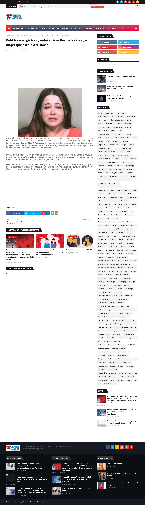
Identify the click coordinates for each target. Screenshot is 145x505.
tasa (135, 359)
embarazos (127, 180)
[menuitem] (9, 28)
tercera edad (121, 362)
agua (105, 120)
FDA (117, 211)
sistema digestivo (103, 348)
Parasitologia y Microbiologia (107, 306)
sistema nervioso (103, 352)
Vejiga (112, 380)
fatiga (128, 208)
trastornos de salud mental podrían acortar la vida (121, 77)
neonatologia (102, 278)
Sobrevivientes (123, 355)
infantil (112, 243)
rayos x (127, 324)
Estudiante (124, 201)
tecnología (111, 362)
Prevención (125, 317)
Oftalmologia (102, 292)
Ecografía (129, 173)
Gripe (111, 232)
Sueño (110, 359)
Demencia (101, 166)
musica (133, 271)
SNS (129, 352)
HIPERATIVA (115, 236)
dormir (106, 173)
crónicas (133, 159)
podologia (129, 313)
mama (121, 254)
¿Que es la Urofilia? (114, 464)
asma (100, 138)
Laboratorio (110, 250)
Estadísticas (113, 197)
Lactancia (120, 250)
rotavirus (101, 334)
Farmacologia (110, 208)
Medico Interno (103, 264)
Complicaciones (109, 155)
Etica (114, 204)
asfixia (121, 134)
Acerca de (125, 502)
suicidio (117, 359)
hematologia (120, 232)
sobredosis (101, 355)
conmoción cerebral (124, 155)
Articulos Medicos (103, 134)
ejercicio (133, 176)
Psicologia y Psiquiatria (119, 320)
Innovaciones (113, 247)
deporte (110, 166)
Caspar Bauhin (102, 145)
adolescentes (130, 117)
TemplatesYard (23, 502)
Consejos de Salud (104, 159)
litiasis (108, 254)
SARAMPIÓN (111, 338)
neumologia (113, 278)
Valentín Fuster (102, 380)
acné (123, 113)
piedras (120, 313)
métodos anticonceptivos (106, 268)
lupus (114, 254)
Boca (134, 138)
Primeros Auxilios (103, 320)
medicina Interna (103, 261)
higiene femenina (103, 236)
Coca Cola (121, 152)
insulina (122, 247)
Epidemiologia (111, 194)
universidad (112, 377)
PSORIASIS (133, 320)
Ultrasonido (102, 377)
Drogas (114, 173)
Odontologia (129, 289)
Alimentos (101, 127)
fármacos (121, 208)
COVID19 (125, 159)
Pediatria (117, 310)
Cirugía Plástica (127, 148)
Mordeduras (132, 268)
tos (129, 362)
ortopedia (128, 296)
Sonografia (101, 359)
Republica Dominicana (128, 327)
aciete (118, 113)
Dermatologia (129, 166)
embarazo (117, 180)
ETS (125, 204)
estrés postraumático (111, 201)
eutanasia (132, 204)
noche (106, 285)
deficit (124, 162)
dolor (100, 173)
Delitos (130, 162)
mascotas (101, 257)
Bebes (122, 138)
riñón (135, 331)
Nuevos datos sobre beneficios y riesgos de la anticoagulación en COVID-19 (122, 422)
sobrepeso (111, 355)
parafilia (113, 303)
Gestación (132, 225)
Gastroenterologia (104, 225)
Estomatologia (132, 197)
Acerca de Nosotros (18, 2)
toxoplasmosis (103, 366)
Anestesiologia (103, 131)
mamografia (130, 254)
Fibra (131, 211)
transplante (129, 366)
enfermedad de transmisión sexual (109, 187)
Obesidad (118, 289)
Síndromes (121, 345)
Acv (112, 117)
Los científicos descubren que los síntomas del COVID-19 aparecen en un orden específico (49, 252)
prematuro (115, 317)
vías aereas (120, 380)
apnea (121, 131)
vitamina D (107, 384)
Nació (100, 275)
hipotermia (112, 239)
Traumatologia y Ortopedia (107, 373)
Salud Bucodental (128, 334)
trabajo (120, 366)
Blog (128, 138)
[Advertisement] (97, 17)
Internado (131, 247)
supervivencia (126, 359)
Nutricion (101, 289)
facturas (100, 208)
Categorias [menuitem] (18, 28)
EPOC (129, 194)
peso (113, 313)
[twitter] (121, 1)
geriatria (124, 225)
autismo (115, 138)
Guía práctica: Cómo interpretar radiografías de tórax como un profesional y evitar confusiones (57, 6)
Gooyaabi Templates (46, 502)
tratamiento (102, 369)
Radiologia (118, 324)
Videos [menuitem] (78, 28)
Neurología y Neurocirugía (126, 282)
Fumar (129, 222)
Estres (100, 201)
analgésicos (118, 127)
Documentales (128, 169)
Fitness (100, 218)
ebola (121, 173)
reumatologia (111, 331)
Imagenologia (102, 243)
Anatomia (128, 127)
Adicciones (120, 117)
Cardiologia (124, 141)
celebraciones (114, 145)
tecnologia (101, 362)
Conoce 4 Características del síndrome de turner (123, 484)
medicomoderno (13, 50)
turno (130, 373)
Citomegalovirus (103, 152)
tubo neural (122, 373)
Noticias (13, 35)
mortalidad (101, 271)
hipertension (102, 239)
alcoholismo (110, 124)
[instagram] (129, 1)
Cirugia (109, 148)
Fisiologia (119, 215)
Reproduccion (114, 327)
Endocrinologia (113, 183)
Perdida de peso (103, 313)
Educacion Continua (111, 176)
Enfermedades (122, 190)
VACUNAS (130, 377)
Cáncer (115, 141)
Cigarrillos (101, 148)
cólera (129, 152)
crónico (100, 162)
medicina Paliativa (131, 261)
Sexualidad (107, 341)
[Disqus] (49, 355)
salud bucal (116, 334)
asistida (128, 134)
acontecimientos (103, 117)
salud (108, 334)
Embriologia (102, 183)
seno (99, 341)
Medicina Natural (117, 261)
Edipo (100, 176)
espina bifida (102, 197)
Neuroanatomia (125, 278)
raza (134, 324)
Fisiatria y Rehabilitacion (105, 215)
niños (100, 285)
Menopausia (114, 264)
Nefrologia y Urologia (121, 275)
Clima (113, 152)
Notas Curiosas (116, 285)
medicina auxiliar (121, 257)
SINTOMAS (131, 345)
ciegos (124, 145)
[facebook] (117, 1)
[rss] (137, 1)
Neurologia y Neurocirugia (106, 282)
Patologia (108, 310)
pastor (100, 310)
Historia (121, 239)
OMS (110, 292)
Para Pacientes (102, 303)
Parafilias (121, 303)
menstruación (125, 264)
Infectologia (129, 243)
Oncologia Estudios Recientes (107, 296)
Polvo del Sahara (103, 317)
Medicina (110, 257)
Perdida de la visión (129, 310)
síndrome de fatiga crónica (106, 345)
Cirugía (117, 148)
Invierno (100, 250)
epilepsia (122, 194)
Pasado (128, 306)
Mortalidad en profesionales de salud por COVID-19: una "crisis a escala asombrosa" (121, 412)
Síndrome (117, 341)
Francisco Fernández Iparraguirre (108, 222)
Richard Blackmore (125, 331)
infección (120, 243)
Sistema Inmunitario (118, 348)
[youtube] (125, 1)
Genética (115, 225)
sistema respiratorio (118, 352)
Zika (115, 384)
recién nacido (102, 327)
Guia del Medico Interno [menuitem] (106, 28)
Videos (129, 380)
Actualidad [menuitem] (67, 28)
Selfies (120, 338)
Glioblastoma (102, 232)
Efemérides (123, 176)
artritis (114, 134)
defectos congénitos (112, 162)
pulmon (100, 324)
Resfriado (101, 331)
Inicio (8, 2)
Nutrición (110, 289)
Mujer (126, 271)
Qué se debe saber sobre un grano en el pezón (122, 474)
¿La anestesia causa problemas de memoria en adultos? (120, 87)
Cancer (108, 141)
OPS (121, 296)
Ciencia (131, 145)
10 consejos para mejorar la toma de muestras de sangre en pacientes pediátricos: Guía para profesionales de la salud (32, 478)
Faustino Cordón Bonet (105, 211)
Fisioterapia (129, 215)
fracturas (115, 218)
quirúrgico (109, 324)
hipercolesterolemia (128, 236)
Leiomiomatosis (131, 250)
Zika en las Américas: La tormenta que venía (76, 489)
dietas (109, 169)
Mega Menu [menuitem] (32, 28)
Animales (113, 131)
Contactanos (31, 2)
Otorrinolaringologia (104, 299)
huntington (130, 239)
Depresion (118, 166)
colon (100, 155)
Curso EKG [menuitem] (88, 28)
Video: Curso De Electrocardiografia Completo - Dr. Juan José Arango (120, 97)
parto (121, 306)
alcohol (100, 124)
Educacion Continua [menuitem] (50, 28)
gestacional (101, 229)
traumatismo (112, 369)
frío (123, 222)
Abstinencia (109, 113)
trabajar (113, 366)
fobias (107, 218)
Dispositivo (117, 169)
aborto (100, 113)
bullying (100, 141)
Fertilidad (124, 211)
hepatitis (130, 232)
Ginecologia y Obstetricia (116, 229)
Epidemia (101, 194)
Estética (122, 197)
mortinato (111, 271)
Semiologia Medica (131, 338)
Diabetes (101, 169)
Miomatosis (121, 268)
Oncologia (118, 292)
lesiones (100, 254)
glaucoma (130, 229)
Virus (99, 384)
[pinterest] (133, 1)
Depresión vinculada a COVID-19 (79, 250)
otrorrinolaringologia (121, 299)
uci (136, 373)
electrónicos (107, 180)
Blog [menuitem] (121, 28)
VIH (135, 380)
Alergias (119, 124)
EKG (99, 180)
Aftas (99, 120)
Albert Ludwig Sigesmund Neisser (121, 120)
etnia (120, 204)
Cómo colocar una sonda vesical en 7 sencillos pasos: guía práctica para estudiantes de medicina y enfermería (31, 490)
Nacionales (108, 275)
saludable (101, 338)
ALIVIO (109, 127)
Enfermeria (133, 190)
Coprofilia (116, 159)
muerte (119, 271)
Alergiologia (128, 124)
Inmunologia (102, 247)
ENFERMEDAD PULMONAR (106, 190)
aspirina (107, 138)
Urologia (122, 377)
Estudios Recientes (104, 204)
